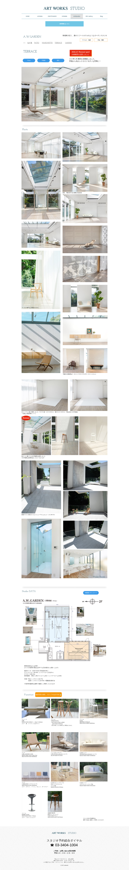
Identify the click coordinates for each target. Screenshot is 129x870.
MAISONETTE (47, 43)
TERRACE (58, 43)
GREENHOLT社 (55, 721)
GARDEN (68, 43)
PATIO (36, 43)
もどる (29, 43)
